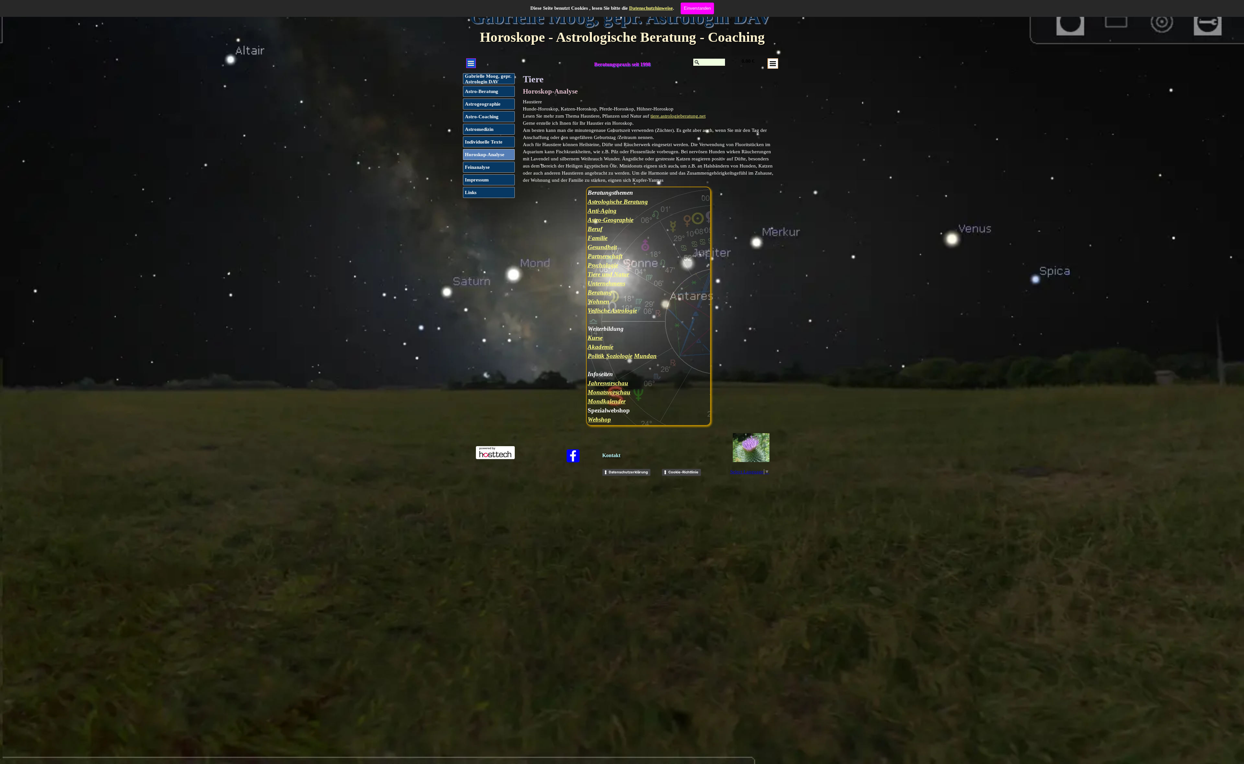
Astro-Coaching (482, 116)
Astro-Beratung (481, 91)
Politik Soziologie (610, 356)
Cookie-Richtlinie (683, 472)
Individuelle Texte (483, 142)
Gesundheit (602, 247)
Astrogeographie (483, 104)
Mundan (645, 356)
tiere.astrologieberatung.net (678, 116)
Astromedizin (479, 129)
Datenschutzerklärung (628, 472)
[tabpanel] (649, 141)
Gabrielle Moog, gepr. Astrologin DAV (620, 17)
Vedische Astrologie (612, 310)
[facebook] (573, 455)
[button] (751, 447)
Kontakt (611, 455)
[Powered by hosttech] (495, 456)
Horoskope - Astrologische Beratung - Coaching (622, 37)
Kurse (595, 337)
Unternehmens (606, 283)
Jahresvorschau (608, 383)
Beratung (600, 292)
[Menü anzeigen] (773, 63)
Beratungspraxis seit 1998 (622, 64)
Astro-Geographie (610, 219)
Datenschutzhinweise (651, 8)
